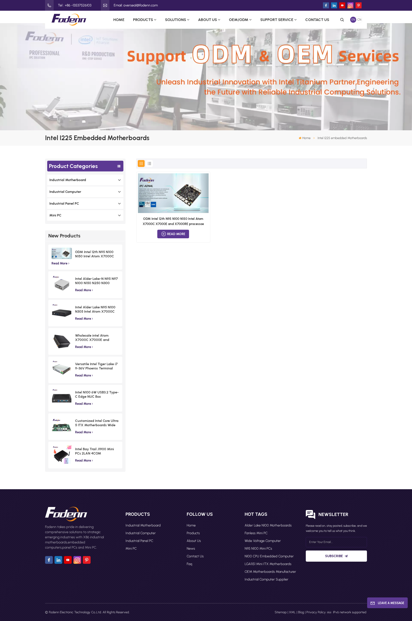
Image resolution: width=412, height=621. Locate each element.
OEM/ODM (238, 19)
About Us (207, 19)
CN (359, 19)
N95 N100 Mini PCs (258, 548)
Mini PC (55, 215)
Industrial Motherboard (67, 180)
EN (353, 19)
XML (292, 612)
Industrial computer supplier (266, 579)
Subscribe (334, 556)
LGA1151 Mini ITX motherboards (268, 564)
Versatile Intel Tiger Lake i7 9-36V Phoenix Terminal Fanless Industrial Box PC (96, 366)
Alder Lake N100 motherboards (268, 525)
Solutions (175, 19)
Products (143, 19)
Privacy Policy (316, 612)
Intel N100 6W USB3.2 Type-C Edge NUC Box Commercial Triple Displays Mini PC (97, 394)
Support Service (276, 19)
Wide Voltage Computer (263, 541)
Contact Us (317, 19)
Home (118, 19)
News (191, 548)
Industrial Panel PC (64, 203)
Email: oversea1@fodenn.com (136, 5)
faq (189, 564)
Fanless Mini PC (256, 533)
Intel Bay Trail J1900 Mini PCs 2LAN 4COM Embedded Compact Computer (94, 451)
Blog (301, 612)
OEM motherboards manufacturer (270, 572)
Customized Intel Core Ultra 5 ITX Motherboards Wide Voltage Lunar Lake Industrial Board (96, 423)
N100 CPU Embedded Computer (269, 556)
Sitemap (281, 612)
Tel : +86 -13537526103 (74, 5)
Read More (59, 263)
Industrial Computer (65, 192)
